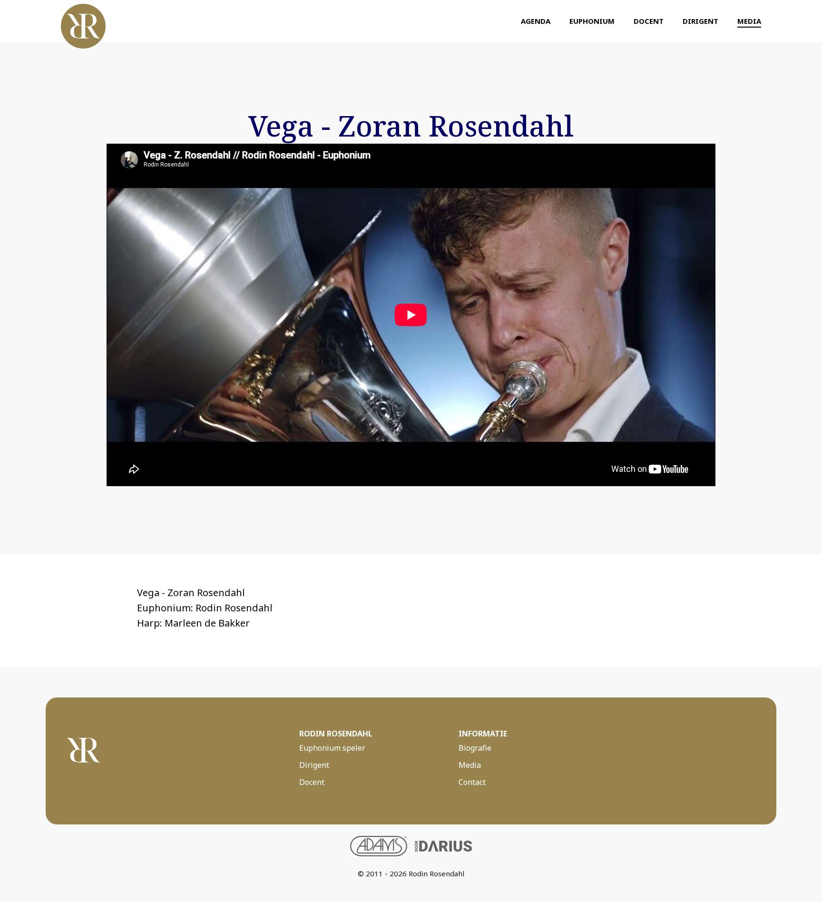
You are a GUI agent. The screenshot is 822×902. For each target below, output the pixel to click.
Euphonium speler (332, 748)
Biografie (475, 748)
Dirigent (700, 21)
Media (749, 21)
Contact (472, 782)
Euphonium (592, 21)
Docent (649, 21)
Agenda (535, 21)
